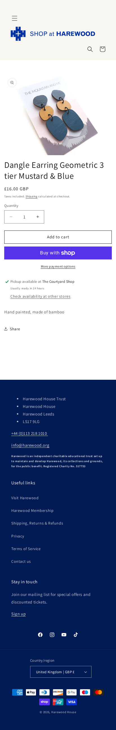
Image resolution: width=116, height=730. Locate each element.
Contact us (21, 561)
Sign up (18, 613)
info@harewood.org (30, 445)
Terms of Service (26, 548)
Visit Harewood (25, 497)
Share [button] (15, 328)
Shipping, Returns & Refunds (37, 523)
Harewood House (63, 712)
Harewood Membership (32, 510)
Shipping (31, 196)
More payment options (58, 266)
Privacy (17, 536)
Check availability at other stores (40, 296)
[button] (14, 18)
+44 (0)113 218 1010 (29, 433)
